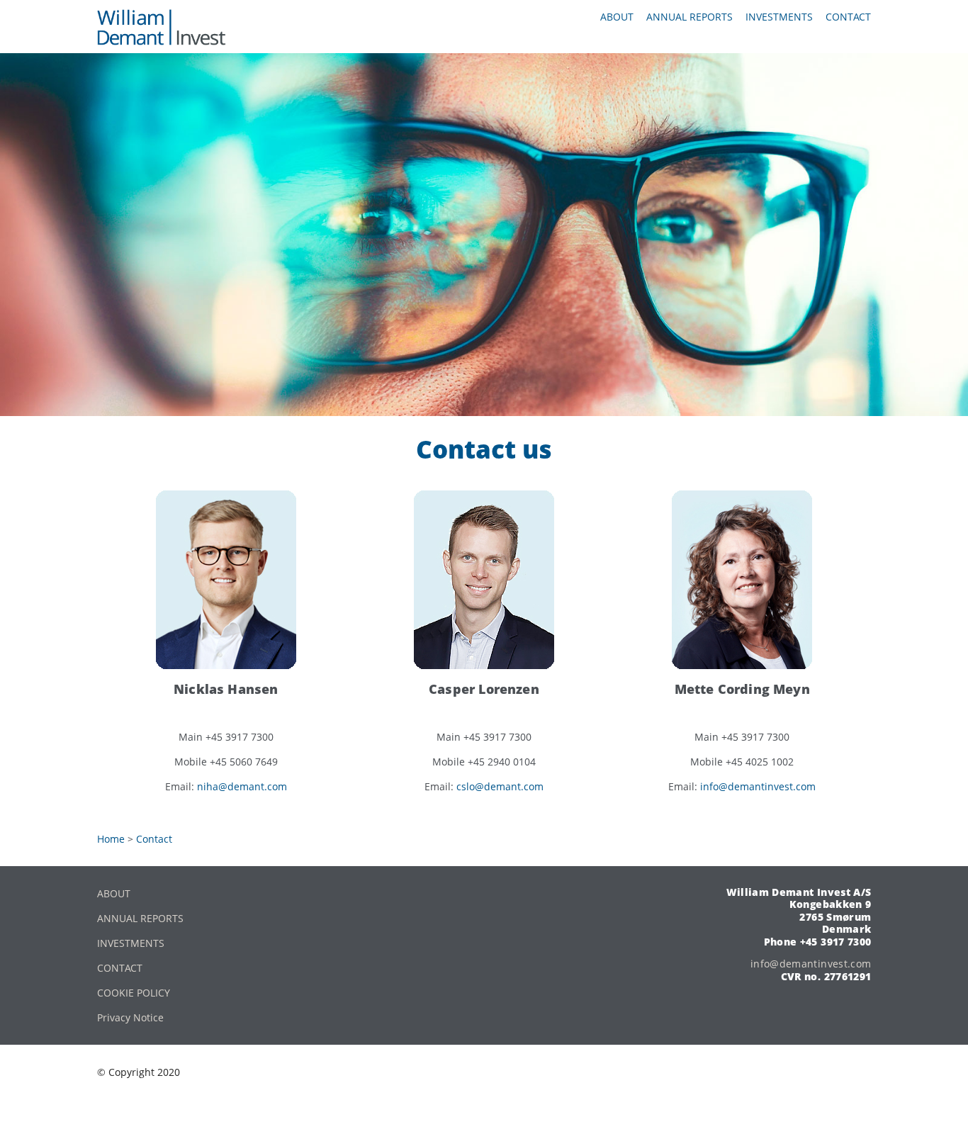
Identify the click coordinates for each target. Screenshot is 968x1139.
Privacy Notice (130, 1017)
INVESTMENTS (130, 943)
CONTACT (119, 968)
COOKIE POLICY (133, 992)
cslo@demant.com (500, 786)
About (617, 16)
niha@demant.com (242, 786)
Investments (779, 16)
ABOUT (113, 893)
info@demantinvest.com (758, 786)
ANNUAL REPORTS (140, 918)
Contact (848, 16)
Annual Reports (689, 16)
